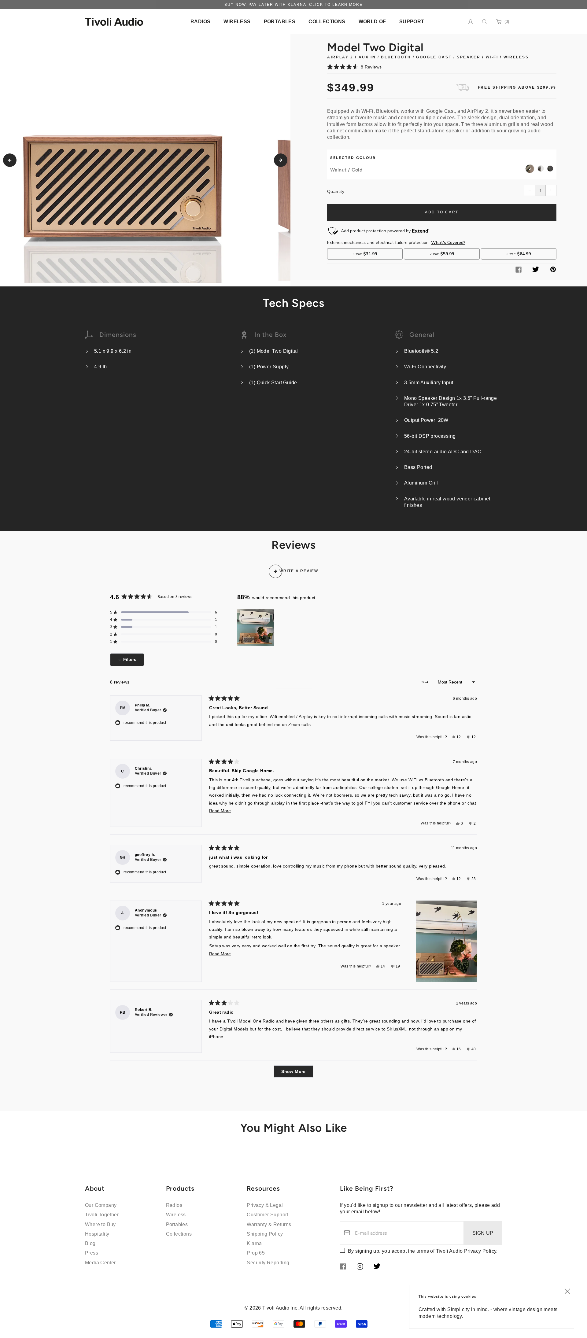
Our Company (100, 1205)
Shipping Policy (265, 1234)
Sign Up (482, 1233)
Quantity (335, 191)
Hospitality (97, 1234)
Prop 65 (256, 1252)
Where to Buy (100, 1224)
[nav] (200, 21)
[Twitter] (535, 270)
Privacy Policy (480, 1251)
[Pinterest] (553, 270)
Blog (90, 1243)
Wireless (176, 1214)
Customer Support (267, 1214)
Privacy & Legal (265, 1205)
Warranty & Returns (269, 1224)
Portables (177, 1224)
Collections (179, 1234)
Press (91, 1252)
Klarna (254, 1243)
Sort (425, 682)
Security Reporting (268, 1262)
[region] (256, 627)
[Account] (470, 21)
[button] (441, 66)
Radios (174, 1205)
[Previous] (10, 160)
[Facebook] (518, 271)
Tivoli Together (102, 1214)
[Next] (280, 160)
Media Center (100, 1262)
